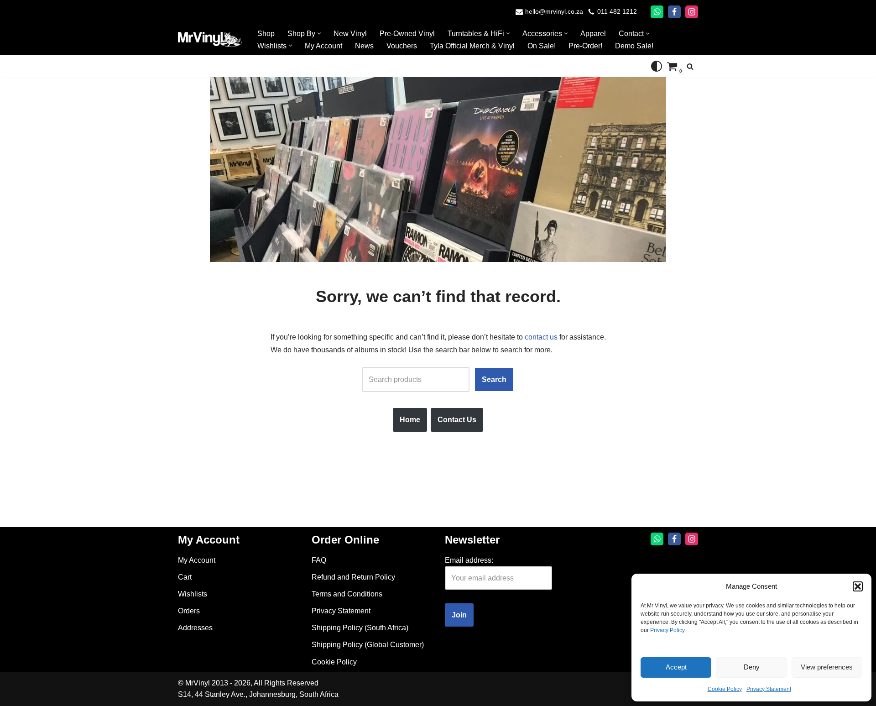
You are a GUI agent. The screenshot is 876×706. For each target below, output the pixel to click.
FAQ (319, 560)
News (364, 46)
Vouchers (401, 46)
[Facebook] (674, 11)
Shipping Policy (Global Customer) (368, 644)
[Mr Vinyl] (210, 39)
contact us (541, 337)
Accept (676, 667)
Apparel (593, 33)
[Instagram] (691, 11)
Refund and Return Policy (353, 577)
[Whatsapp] (657, 11)
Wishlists (192, 594)
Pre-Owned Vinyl (407, 33)
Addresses (195, 628)
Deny (752, 667)
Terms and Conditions (347, 594)
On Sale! (541, 46)
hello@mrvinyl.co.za (554, 11)
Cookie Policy (725, 689)
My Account (323, 46)
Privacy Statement (768, 689)
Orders (189, 611)
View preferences (827, 667)
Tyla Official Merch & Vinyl (472, 46)
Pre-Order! (585, 46)
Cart (185, 577)
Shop (266, 33)
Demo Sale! (634, 46)
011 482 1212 (617, 11)
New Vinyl (350, 33)
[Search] (690, 66)
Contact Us (457, 420)
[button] (857, 586)
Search (494, 379)
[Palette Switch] (656, 66)
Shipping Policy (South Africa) (360, 628)
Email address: (469, 560)
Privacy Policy (667, 630)
